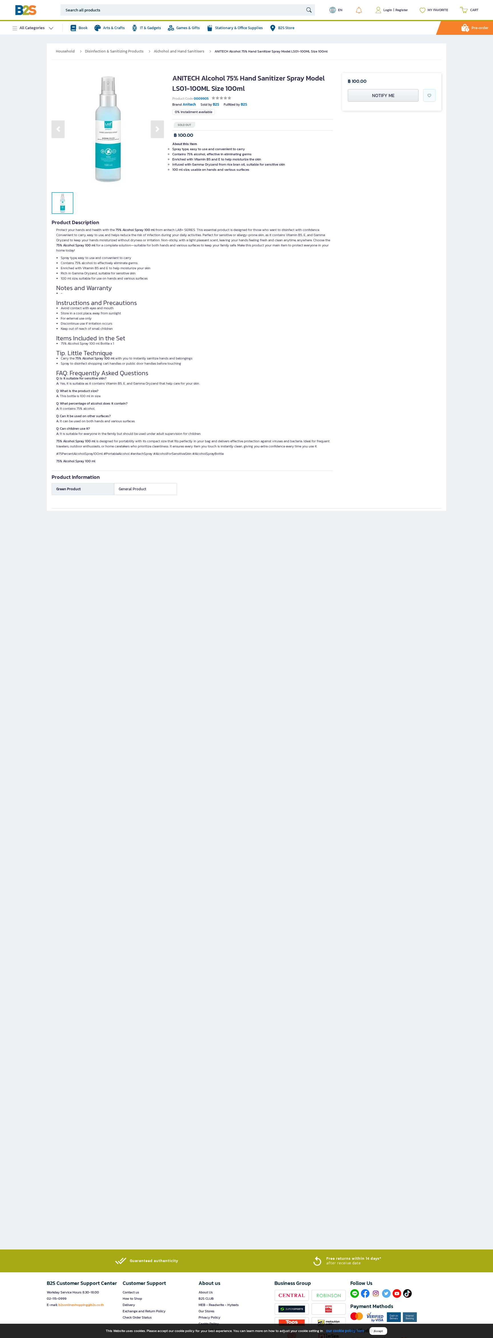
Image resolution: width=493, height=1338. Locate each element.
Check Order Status (137, 1317)
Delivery (129, 1304)
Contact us (131, 1292)
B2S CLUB (206, 1298)
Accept (378, 1331)
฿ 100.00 (183, 135)
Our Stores (207, 1311)
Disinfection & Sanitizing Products (114, 51)
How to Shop (132, 1298)
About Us (206, 1292)
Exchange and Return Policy (144, 1311)
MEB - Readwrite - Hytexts (219, 1304)
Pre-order (480, 28)
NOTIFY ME (383, 95)
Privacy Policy (209, 1317)
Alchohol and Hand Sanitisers (179, 51)
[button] (58, 129)
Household (65, 51)
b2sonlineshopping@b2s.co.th (81, 1304)
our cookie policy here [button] (345, 1330)
